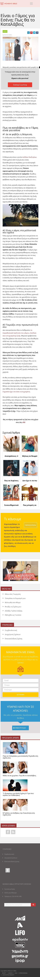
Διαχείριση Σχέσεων (12, 634)
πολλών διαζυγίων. (29, 157)
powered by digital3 (8, 975)
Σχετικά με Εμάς (9, 889)
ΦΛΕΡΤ (4, 973)
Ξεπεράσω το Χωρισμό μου (15, 598)
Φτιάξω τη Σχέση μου (13, 606)
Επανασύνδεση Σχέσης (13, 638)
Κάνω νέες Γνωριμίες (13, 594)
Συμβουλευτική (11, 630)
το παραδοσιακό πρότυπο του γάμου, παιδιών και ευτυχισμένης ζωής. (19, 333)
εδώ (23, 422)
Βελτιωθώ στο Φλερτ (13, 602)
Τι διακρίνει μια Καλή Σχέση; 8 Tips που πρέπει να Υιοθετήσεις (18, 794)
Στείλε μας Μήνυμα (10, 893)
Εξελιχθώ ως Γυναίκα (13, 615)
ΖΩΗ (16, 973)
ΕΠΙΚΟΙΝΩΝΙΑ (23, 973)
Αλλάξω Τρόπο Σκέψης (13, 611)
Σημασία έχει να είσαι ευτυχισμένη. (16, 392)
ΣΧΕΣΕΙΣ (10, 973)
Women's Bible (8, 35)
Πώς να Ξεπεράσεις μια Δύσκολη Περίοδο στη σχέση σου (20, 757)
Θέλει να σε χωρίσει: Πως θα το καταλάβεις (19, 776)
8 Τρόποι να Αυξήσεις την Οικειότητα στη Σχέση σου (19, 814)
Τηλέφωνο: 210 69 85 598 (12, 896)
